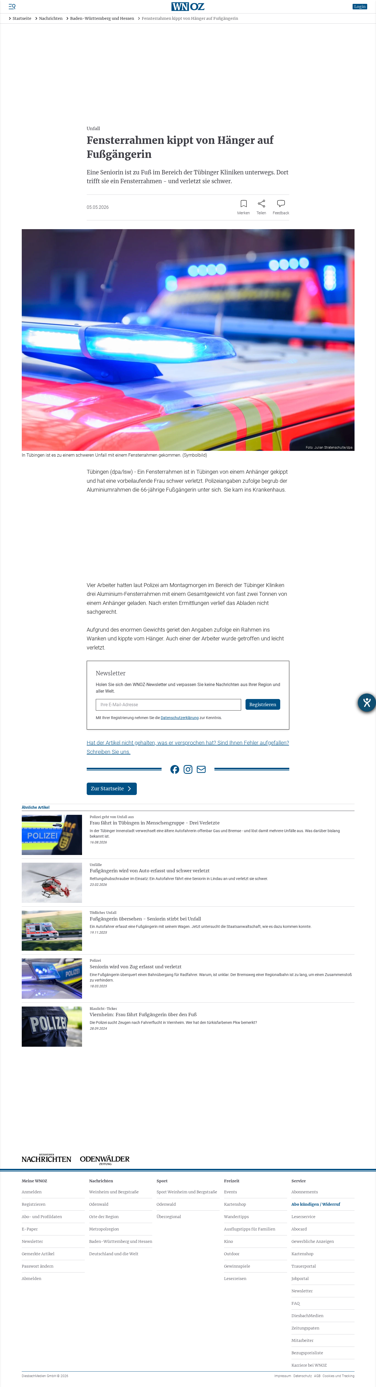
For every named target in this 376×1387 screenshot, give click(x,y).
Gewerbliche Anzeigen (312, 1241)
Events (230, 1191)
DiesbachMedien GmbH (45, 1376)
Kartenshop (235, 1204)
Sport (162, 1180)
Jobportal (300, 1278)
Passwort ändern (37, 1266)
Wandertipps (236, 1216)
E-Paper (30, 1229)
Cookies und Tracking (339, 1376)
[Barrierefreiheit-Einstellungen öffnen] (367, 703)
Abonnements (304, 1191)
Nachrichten (101, 1180)
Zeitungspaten (305, 1328)
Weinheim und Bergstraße (114, 1191)
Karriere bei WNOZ (309, 1365)
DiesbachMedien (307, 1315)
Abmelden (31, 1278)
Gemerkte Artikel (38, 1253)
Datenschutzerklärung (180, 718)
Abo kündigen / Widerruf (315, 1204)
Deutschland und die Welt (113, 1253)
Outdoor (231, 1253)
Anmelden (32, 1191)
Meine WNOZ (34, 1180)
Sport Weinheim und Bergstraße (187, 1191)
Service (298, 1180)
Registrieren (33, 1204)
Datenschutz (302, 1376)
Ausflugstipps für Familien (249, 1229)
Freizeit (231, 1180)
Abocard (299, 1229)
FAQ (295, 1303)
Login (360, 6)
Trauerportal (303, 1266)
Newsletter (32, 1241)
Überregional (169, 1216)
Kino (228, 1241)
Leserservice (303, 1216)
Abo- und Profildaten (42, 1216)
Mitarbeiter (302, 1340)
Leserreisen (235, 1278)
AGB (317, 1376)
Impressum (282, 1376)
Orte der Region (104, 1216)
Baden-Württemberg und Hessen (120, 1241)
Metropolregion (104, 1229)
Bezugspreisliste (307, 1352)
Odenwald (98, 1204)
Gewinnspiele (237, 1266)
